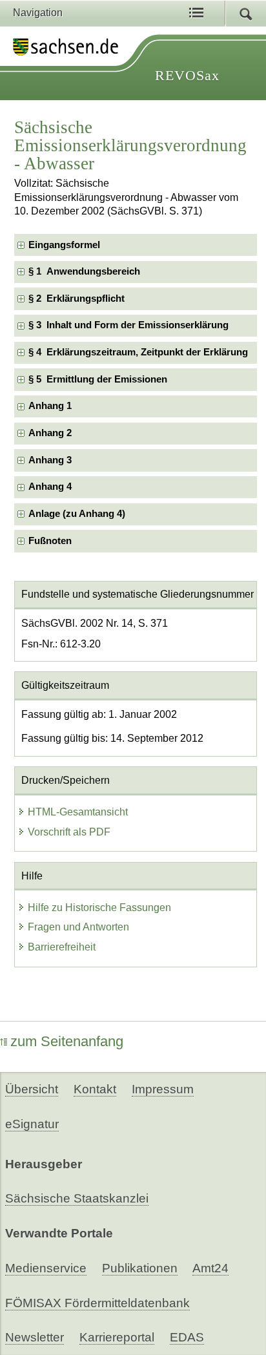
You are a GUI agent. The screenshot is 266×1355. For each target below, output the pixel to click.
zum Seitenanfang (66, 1041)
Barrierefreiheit (62, 946)
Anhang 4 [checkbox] (50, 486)
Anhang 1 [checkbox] (50, 406)
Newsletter (34, 1337)
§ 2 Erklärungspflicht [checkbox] (76, 298)
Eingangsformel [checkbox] (64, 245)
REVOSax (187, 75)
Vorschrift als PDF (69, 831)
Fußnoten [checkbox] (50, 541)
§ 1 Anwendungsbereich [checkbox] (84, 271)
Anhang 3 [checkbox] (50, 460)
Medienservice (46, 1268)
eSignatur (32, 1124)
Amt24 (210, 1268)
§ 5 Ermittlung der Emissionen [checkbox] (97, 379)
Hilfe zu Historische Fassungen (99, 907)
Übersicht (31, 1089)
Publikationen (140, 1268)
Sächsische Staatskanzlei (76, 1198)
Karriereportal (116, 1337)
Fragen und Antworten (78, 926)
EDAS (187, 1337)
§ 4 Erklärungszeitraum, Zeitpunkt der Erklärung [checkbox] (138, 352)
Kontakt (95, 1089)
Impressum (163, 1089)
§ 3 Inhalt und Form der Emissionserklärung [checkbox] (128, 325)
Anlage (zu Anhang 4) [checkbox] (76, 514)
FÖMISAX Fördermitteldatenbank (97, 1303)
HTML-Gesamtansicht (78, 811)
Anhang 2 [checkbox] (50, 433)
